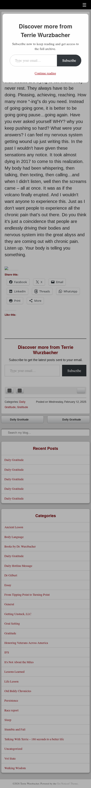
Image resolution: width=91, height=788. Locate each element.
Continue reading (45, 73)
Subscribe (69, 60)
